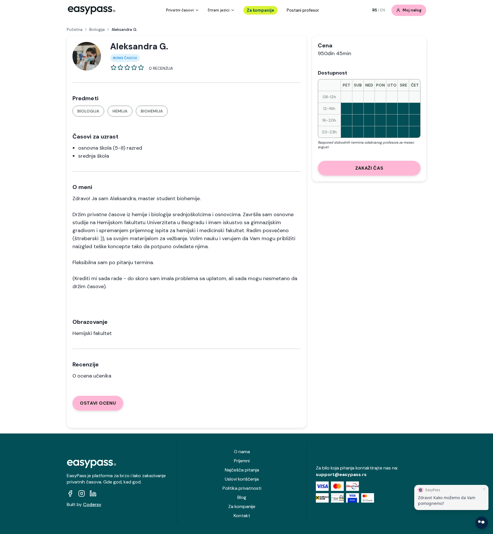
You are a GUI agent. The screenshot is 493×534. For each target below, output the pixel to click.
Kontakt (242, 516)
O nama (242, 452)
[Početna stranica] (91, 10)
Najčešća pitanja (242, 470)
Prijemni (242, 461)
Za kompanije (260, 10)
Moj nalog (412, 10)
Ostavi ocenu (98, 403)
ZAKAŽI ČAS (369, 168)
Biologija (97, 29)
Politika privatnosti (242, 488)
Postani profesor (303, 10)
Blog (241, 497)
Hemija (120, 111)
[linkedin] (93, 493)
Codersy (92, 504)
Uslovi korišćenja (242, 479)
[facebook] (70, 493)
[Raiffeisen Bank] (322, 498)
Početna (74, 29)
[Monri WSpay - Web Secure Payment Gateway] (337, 498)
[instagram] (81, 493)
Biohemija (152, 111)
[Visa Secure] (352, 498)
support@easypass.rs (341, 474)
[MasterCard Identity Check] (367, 498)
